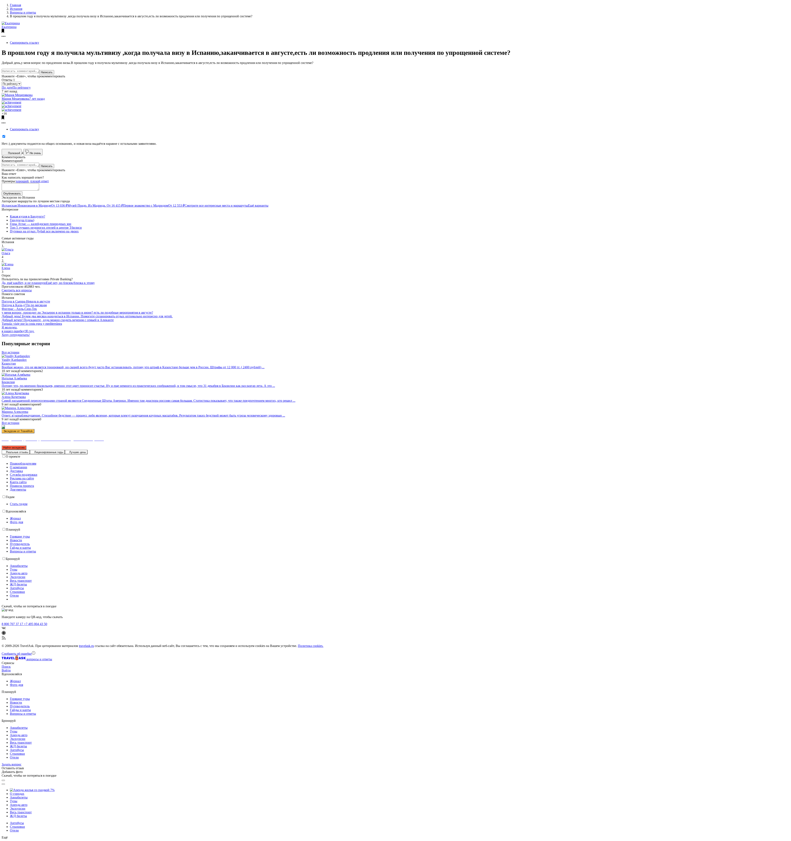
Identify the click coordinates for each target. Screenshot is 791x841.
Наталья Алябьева (14, 378)
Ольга (6, 253)
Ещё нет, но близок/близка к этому (70, 283)
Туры (13, 569)
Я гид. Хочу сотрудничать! (18, 333)
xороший (22, 181)
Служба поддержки (23, 474)
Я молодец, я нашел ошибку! (14, 329)
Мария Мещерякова (15, 98)
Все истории (10, 352)
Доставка (16, 471)
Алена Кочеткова (14, 397)
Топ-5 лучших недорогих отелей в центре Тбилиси (46, 227)
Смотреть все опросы (17, 290)
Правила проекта (22, 486)
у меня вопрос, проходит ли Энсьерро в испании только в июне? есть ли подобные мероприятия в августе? (77, 312)
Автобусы (17, 588)
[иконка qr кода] (3, 780)
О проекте (13, 456)
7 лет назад (37, 98)
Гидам (10, 497)
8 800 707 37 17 (13, 624)
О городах (17, 793)
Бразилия (8, 382)
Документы (18, 489)
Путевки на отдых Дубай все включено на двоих (44, 231)
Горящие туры (20, 536)
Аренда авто (18, 573)
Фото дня (16, 522)
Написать (47, 72)
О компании (18, 467)
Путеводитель (20, 544)
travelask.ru (86, 646)
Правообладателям (23, 463)
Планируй (13, 529)
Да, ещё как (10, 283)
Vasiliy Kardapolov (14, 360)
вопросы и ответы (39, 659)
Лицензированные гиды (48, 452)
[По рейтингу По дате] (11, 83)
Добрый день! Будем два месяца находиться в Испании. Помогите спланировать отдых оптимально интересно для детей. (87, 316)
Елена (6, 268)
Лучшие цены (77, 452)
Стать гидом (18, 504)
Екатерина (9, 27)
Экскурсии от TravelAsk (18, 431)
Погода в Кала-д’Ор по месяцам (24, 305)
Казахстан (9, 363)
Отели (14, 595)
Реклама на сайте (22, 478)
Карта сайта (18, 482)
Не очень (35, 153)
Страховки (17, 592)
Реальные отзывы (17, 452)
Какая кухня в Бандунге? (27, 216)
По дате (7, 87)
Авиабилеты (19, 566)
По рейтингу (22, 87)
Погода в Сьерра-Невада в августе (26, 301)
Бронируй (13, 559)
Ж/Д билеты (18, 584)
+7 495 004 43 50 (35, 624)
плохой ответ (39, 181)
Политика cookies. (310, 646)
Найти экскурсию (14, 447)
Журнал (15, 518)
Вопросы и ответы (23, 551)
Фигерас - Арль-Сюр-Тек (19, 309)
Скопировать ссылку (24, 42)
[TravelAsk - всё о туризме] (14, 659)
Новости (16, 540)
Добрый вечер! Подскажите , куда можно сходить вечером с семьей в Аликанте (58, 320)
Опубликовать (12, 193)
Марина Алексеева (15, 411)
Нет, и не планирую (32, 283)
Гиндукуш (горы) (22, 220)
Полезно (14, 153)
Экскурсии (17, 577)
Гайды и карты (20, 547)
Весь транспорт (21, 580)
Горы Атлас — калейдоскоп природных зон (40, 224)
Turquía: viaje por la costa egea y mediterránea (32, 323)
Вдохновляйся (16, 511)
